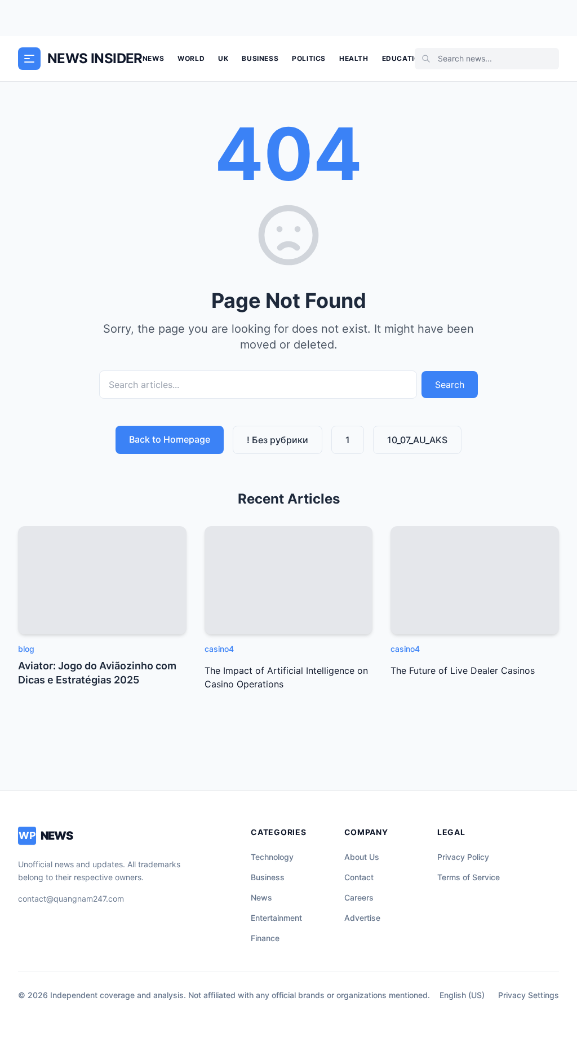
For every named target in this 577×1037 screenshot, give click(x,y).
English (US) (462, 995)
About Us (361, 857)
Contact (359, 877)
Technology (272, 857)
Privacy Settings (528, 995)
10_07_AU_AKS (417, 439)
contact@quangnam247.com (71, 898)
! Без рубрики (277, 439)
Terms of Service (468, 877)
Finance (265, 938)
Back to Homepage (169, 439)
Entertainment (276, 918)
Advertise (362, 918)
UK (223, 58)
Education (403, 58)
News (153, 58)
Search (449, 384)
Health (354, 58)
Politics (309, 58)
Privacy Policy (463, 857)
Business (260, 58)
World (191, 58)
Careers (359, 897)
